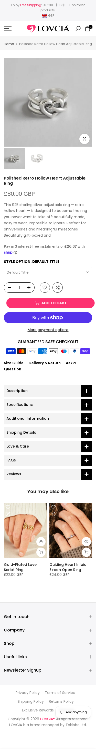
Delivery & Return (45, 362)
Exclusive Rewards (38, 710)
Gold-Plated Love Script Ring (20, 567)
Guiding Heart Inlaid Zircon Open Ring (68, 567)
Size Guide (14, 362)
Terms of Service (60, 692)
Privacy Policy (28, 692)
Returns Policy (61, 701)
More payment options (48, 329)
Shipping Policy (30, 701)
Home (9, 44)
